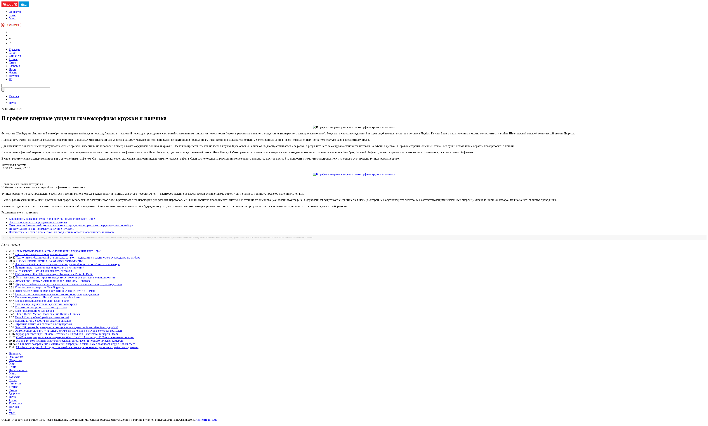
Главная (14, 96)
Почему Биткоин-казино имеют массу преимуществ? (42, 228)
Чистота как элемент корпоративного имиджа (38, 222)
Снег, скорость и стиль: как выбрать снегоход (43, 270)
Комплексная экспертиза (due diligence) (39, 287)
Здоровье (14, 65)
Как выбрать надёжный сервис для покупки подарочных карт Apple (52, 218)
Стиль (13, 62)
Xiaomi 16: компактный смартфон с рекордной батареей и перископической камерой (69, 340)
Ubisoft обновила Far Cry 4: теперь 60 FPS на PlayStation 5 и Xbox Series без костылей (68, 330)
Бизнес (13, 59)
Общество (15, 11)
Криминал (15, 403)
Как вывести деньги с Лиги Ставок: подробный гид (47, 297)
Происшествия (18, 370)
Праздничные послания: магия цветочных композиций (49, 267)
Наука (12, 69)
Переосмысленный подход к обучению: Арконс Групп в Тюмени (55, 290)
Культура (14, 49)
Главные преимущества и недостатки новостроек (46, 304)
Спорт (13, 52)
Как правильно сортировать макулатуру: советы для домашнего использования (66, 277)
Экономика (16, 356)
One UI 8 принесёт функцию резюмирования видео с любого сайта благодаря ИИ (66, 327)
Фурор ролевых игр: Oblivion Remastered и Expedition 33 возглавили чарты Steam (67, 334)
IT (10, 79)
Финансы (15, 55)
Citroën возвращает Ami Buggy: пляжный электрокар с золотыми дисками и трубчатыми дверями (77, 347)
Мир (12, 363)
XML (12, 413)
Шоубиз (14, 75)
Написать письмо (206, 419)
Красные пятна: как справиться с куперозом (44, 324)
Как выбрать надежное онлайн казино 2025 (42, 300)
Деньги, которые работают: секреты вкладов (43, 320)
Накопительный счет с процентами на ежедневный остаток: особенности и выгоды (61, 232)
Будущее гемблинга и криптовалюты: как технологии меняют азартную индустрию (69, 284)
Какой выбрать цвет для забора (34, 310)
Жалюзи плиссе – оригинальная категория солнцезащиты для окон (57, 294)
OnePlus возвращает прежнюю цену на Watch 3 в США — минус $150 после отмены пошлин (75, 337)
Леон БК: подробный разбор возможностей (42, 317)
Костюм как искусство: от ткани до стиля (41, 307)
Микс (12, 18)
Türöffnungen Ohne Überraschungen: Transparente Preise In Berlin (54, 274)
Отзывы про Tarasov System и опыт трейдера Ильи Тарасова (53, 280)
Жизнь (13, 72)
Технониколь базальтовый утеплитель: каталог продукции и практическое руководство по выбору (71, 225)
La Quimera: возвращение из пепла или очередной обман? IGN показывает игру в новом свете (75, 343)
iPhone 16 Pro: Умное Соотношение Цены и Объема (47, 314)
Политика (15, 353)
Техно (12, 15)
